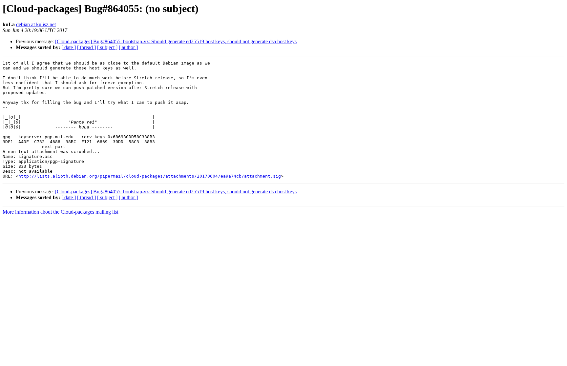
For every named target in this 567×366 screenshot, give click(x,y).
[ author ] (128, 47)
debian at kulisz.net (36, 24)
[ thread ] (86, 47)
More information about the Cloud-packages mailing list (60, 212)
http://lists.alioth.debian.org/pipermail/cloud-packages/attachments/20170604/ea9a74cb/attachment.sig (149, 176)
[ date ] (68, 47)
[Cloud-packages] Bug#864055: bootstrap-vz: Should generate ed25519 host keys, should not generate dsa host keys (176, 41)
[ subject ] (107, 47)
